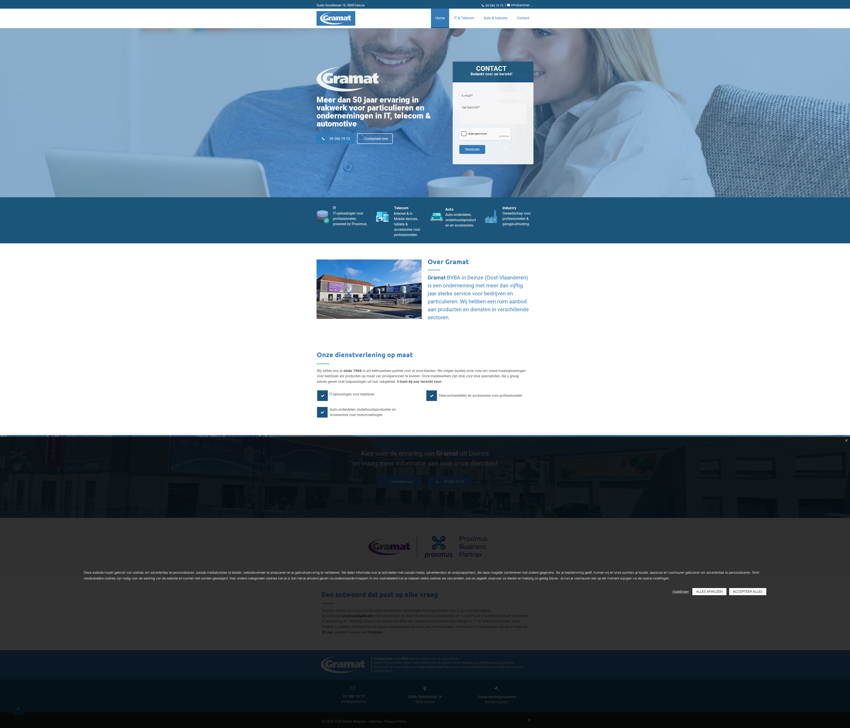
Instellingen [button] (680, 591)
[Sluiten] (846, 441)
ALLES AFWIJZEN (709, 591)
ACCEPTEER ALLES (748, 591)
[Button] (322, 395)
